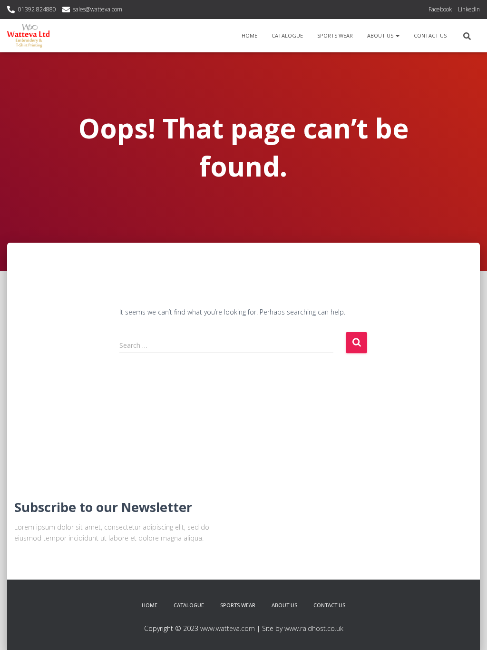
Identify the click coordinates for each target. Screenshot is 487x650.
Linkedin (469, 9)
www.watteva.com (227, 628)
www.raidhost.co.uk (313, 628)
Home (249, 35)
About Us (381, 35)
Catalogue (287, 35)
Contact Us (430, 35)
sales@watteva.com (97, 9)
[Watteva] (28, 36)
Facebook (440, 9)
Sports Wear (335, 35)
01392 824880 (37, 9)
